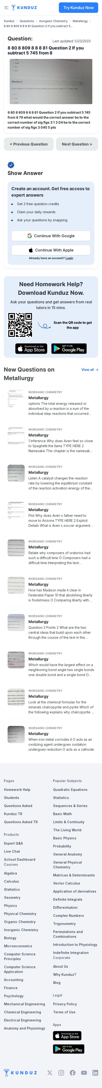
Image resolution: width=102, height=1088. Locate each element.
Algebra (10, 873)
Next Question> (77, 144)
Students (11, 798)
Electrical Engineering (22, 1020)
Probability (62, 846)
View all (87, 370)
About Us (60, 966)
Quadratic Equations (70, 790)
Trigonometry (64, 924)
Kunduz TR (13, 814)
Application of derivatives (74, 891)
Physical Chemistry (20, 914)
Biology (10, 938)
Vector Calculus (66, 883)
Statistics (12, 889)
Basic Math (62, 814)
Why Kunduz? (64, 974)
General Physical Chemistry (67, 864)
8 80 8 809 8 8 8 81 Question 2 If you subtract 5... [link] (38, 26)
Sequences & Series (70, 806)
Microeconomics (18, 946)
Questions (27, 21)
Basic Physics (64, 838)
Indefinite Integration (71, 953)
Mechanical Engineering (24, 1004)
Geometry (12, 897)
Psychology (13, 996)
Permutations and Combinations (68, 934)
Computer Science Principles (20, 956)
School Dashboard (19, 859)
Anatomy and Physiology (24, 1028)
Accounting (13, 980)
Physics (10, 906)
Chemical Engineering (22, 1012)
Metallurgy (80, 21)
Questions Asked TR (21, 822)
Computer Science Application (20, 969)
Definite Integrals (67, 899)
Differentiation (65, 907)
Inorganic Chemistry (53, 21)
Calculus (11, 881)
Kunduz (9, 21)
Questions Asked (18, 806)
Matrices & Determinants (74, 875)
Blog (56, 983)
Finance (11, 988)
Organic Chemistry (20, 922)
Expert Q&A (13, 843)
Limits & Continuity (68, 822)
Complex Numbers (68, 916)
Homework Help (17, 790)
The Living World (67, 830)
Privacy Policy (65, 1004)
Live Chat (12, 851)
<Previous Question (29, 144)
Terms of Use (64, 1012)
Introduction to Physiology (75, 945)
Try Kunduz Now (78, 7)
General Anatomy (67, 854)
